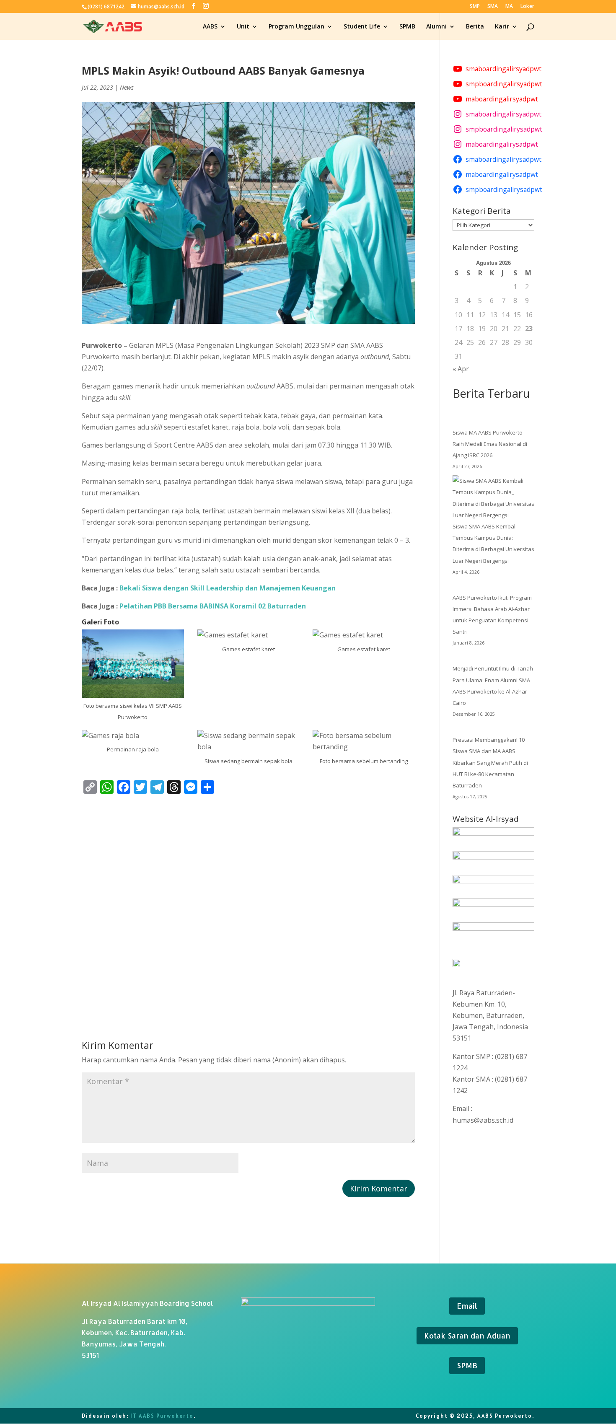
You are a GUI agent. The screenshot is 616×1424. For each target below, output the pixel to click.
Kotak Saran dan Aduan (467, 1335)
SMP (475, 7)
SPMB (407, 26)
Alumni (436, 26)
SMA (492, 7)
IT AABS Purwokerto (162, 1415)
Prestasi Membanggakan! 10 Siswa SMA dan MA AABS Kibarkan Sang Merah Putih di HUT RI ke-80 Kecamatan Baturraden (490, 762)
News (127, 87)
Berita (475, 26)
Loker (527, 7)
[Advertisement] (248, 902)
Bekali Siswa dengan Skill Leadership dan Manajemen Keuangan (227, 588)
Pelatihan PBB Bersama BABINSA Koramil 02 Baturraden (212, 606)
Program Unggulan (296, 26)
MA (509, 7)
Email (467, 1305)
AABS (210, 26)
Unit (243, 26)
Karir (502, 26)
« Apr (461, 368)
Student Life (362, 26)
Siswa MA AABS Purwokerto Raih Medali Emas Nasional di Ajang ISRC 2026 (490, 444)
